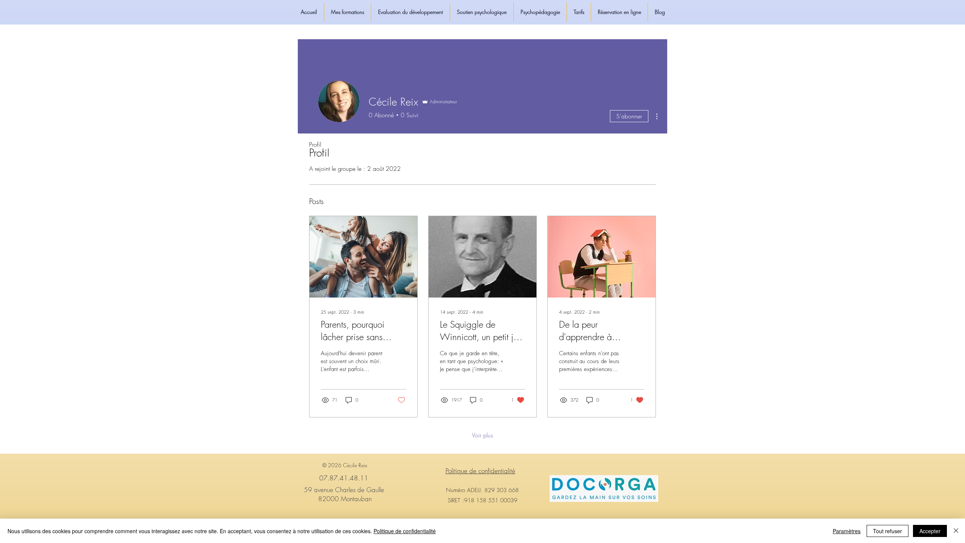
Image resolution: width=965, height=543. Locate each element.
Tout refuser (887, 531)
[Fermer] (955, 531)
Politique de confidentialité (405, 531)
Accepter (929, 531)
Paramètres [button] (847, 531)
